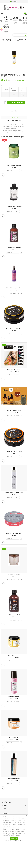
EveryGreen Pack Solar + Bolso (14, 410)
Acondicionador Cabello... (14, 247)
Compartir (12, 110)
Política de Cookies (13, 835)
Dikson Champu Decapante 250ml (14, 492)
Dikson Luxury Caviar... (14, 574)
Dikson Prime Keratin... (14, 696)
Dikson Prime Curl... (14, 737)
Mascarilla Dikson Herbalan (14, 165)
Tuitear (16, 110)
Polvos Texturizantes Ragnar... (14, 206)
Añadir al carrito (17, 102)
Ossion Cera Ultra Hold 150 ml (14, 451)
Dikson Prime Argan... (14, 656)
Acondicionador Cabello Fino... (14, 615)
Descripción (14, 117)
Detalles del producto (14, 121)
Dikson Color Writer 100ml (14, 369)
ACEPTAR (14, 838)
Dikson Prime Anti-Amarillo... (14, 288)
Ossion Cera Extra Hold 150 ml (14, 329)
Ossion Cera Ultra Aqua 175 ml (14, 533)
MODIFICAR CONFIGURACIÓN (13, 841)
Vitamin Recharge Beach (14, 778)
